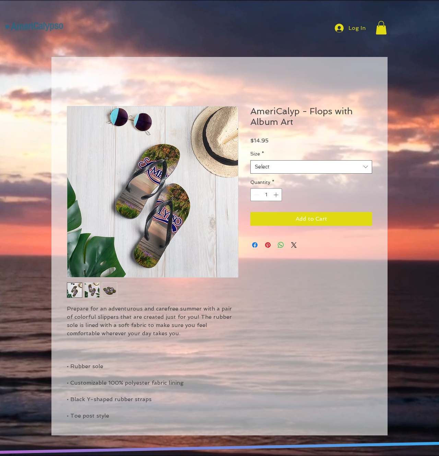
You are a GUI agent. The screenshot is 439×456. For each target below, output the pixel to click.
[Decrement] (255, 195)
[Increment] (276, 195)
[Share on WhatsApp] (281, 245)
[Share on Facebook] (255, 245)
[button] (381, 27)
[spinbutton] (266, 195)
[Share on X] (294, 245)
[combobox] (311, 167)
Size (257, 153)
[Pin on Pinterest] (268, 245)
